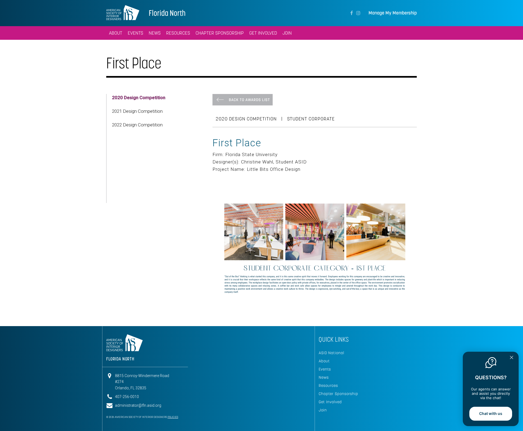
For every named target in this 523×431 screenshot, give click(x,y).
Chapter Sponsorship (220, 33)
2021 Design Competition (137, 111)
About (324, 361)
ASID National (331, 352)
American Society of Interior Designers (122, 12)
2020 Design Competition (138, 97)
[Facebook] (351, 13)
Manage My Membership (393, 13)
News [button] (155, 33)
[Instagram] (358, 13)
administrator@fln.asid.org (138, 405)
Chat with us (490, 413)
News (324, 377)
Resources (328, 385)
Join (287, 33)
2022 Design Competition (137, 125)
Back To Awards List (249, 99)
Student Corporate (311, 119)
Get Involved (263, 33)
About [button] (115, 33)
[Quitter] (511, 358)
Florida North (167, 13)
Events (135, 33)
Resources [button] (178, 33)
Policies (173, 417)
